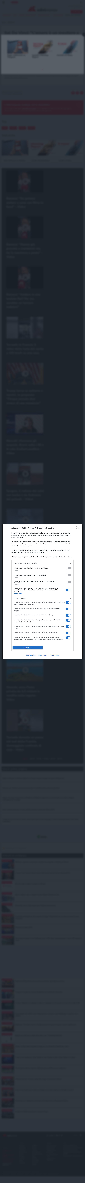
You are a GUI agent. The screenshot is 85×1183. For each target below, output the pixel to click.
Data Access (42, 655)
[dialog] (42, 591)
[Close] (78, 528)
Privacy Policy (54, 655)
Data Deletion (30, 655)
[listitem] (42, 563)
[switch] (68, 568)
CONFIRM (27, 647)
